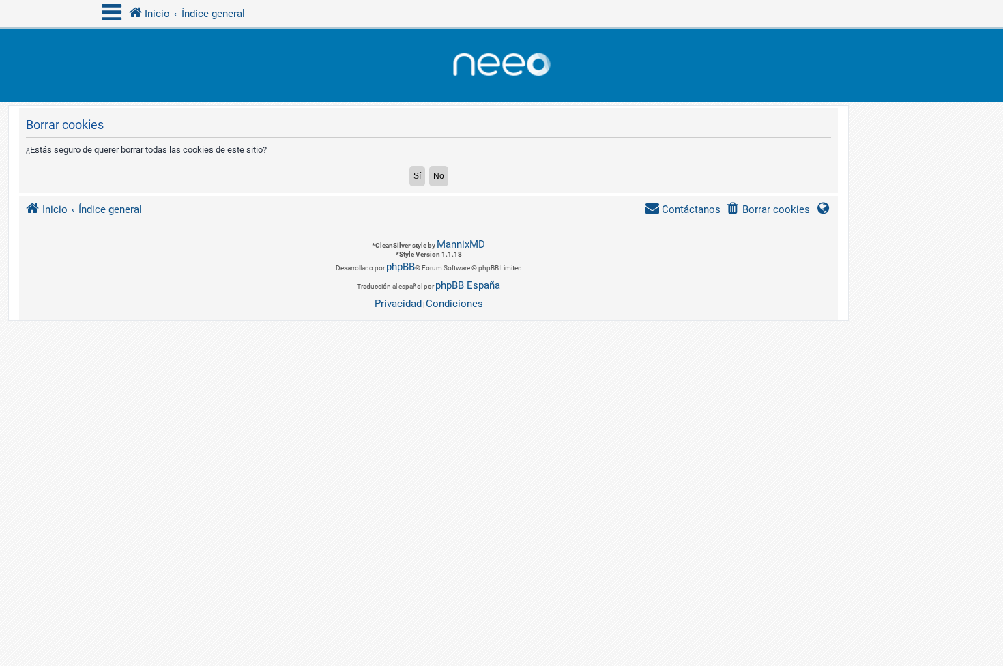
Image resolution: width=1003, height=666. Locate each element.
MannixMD (461, 244)
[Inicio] (501, 66)
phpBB (400, 267)
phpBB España (467, 285)
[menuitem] (768, 210)
